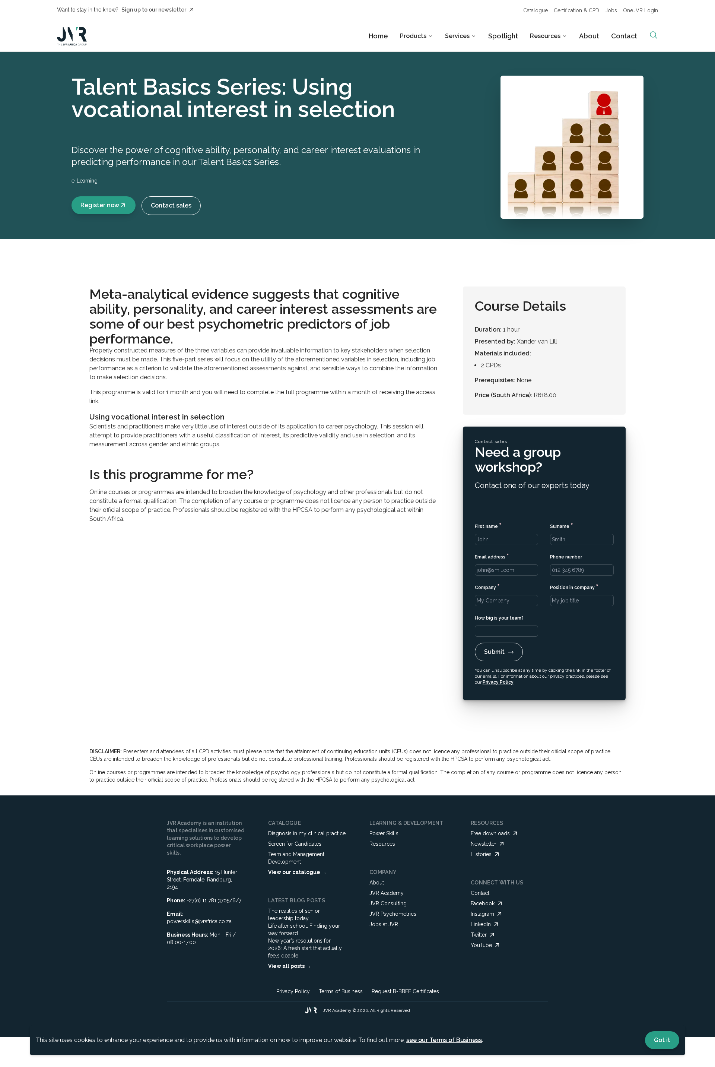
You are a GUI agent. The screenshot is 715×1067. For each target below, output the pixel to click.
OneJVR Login (640, 10)
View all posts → (289, 966)
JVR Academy (386, 893)
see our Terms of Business (444, 1040)
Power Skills (383, 833)
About (589, 36)
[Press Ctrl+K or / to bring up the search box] (653, 35)
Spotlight (503, 36)
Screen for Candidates (294, 844)
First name (488, 525)
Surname (561, 525)
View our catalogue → (297, 872)
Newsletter (483, 844)
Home (378, 36)
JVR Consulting (388, 903)
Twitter (479, 935)
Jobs (611, 10)
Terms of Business (341, 991)
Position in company (574, 587)
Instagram (482, 914)
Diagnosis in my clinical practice (307, 833)
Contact (624, 36)
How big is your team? (499, 618)
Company (487, 587)
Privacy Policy (498, 682)
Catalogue (535, 10)
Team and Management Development (296, 858)
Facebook (483, 903)
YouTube (481, 945)
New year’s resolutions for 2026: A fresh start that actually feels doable (305, 948)
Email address (492, 556)
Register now (99, 205)
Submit (494, 651)
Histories (481, 854)
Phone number (566, 557)
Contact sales (171, 205)
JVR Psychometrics (392, 914)
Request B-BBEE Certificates (405, 991)
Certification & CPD (576, 10)
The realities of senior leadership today (294, 914)
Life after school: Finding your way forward (304, 929)
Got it (662, 1040)
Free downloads (490, 833)
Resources (382, 844)
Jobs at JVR (383, 924)
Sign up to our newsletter (153, 10)
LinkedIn (481, 924)
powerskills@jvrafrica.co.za (199, 921)
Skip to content (378, 13)
